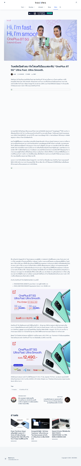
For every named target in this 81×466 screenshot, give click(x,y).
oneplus (14, 389)
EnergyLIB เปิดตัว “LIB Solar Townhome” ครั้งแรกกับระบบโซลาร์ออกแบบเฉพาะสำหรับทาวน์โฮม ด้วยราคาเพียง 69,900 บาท (40, 435)
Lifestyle (40, 7)
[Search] (60, 7)
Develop (31, 7)
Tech (22, 7)
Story (49, 7)
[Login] (76, 2)
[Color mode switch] (4, 2)
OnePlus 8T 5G (23, 389)
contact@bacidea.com (13, 459)
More (55, 7)
